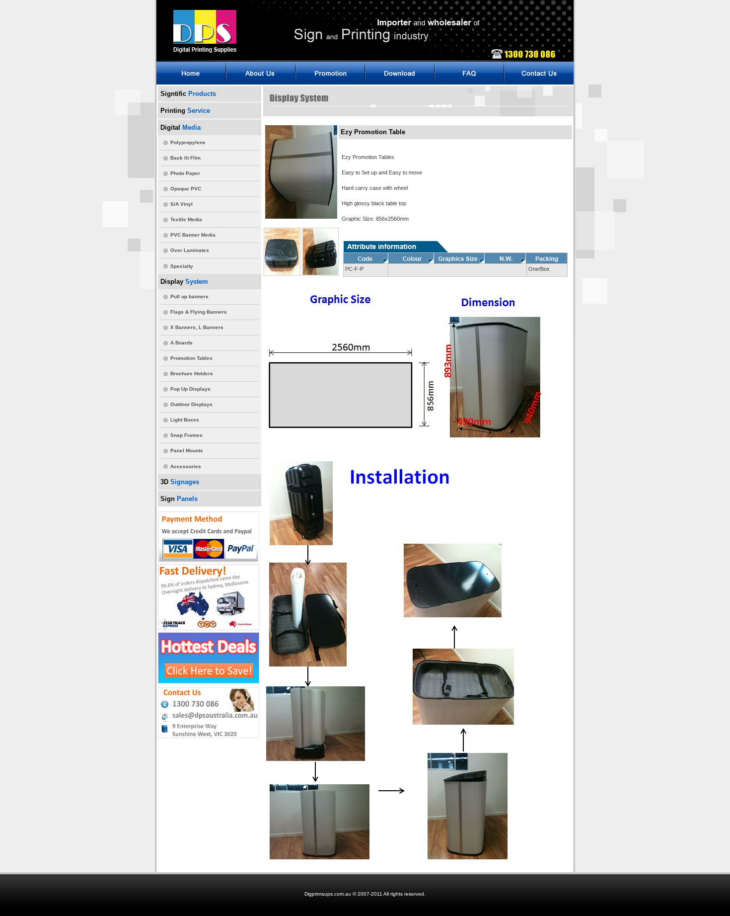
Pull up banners (189, 296)
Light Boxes (184, 419)
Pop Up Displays (190, 389)
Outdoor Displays (191, 404)
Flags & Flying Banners (198, 312)
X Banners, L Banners (196, 327)
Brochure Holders (191, 373)
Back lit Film (185, 158)
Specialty (181, 266)
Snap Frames (186, 435)
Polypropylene (188, 142)
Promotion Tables (191, 358)
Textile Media (186, 219)
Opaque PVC (185, 188)
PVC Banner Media (193, 235)
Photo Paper (185, 173)
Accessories (185, 466)
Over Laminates (189, 250)
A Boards (181, 342)
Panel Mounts (186, 450)
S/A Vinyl (181, 204)
